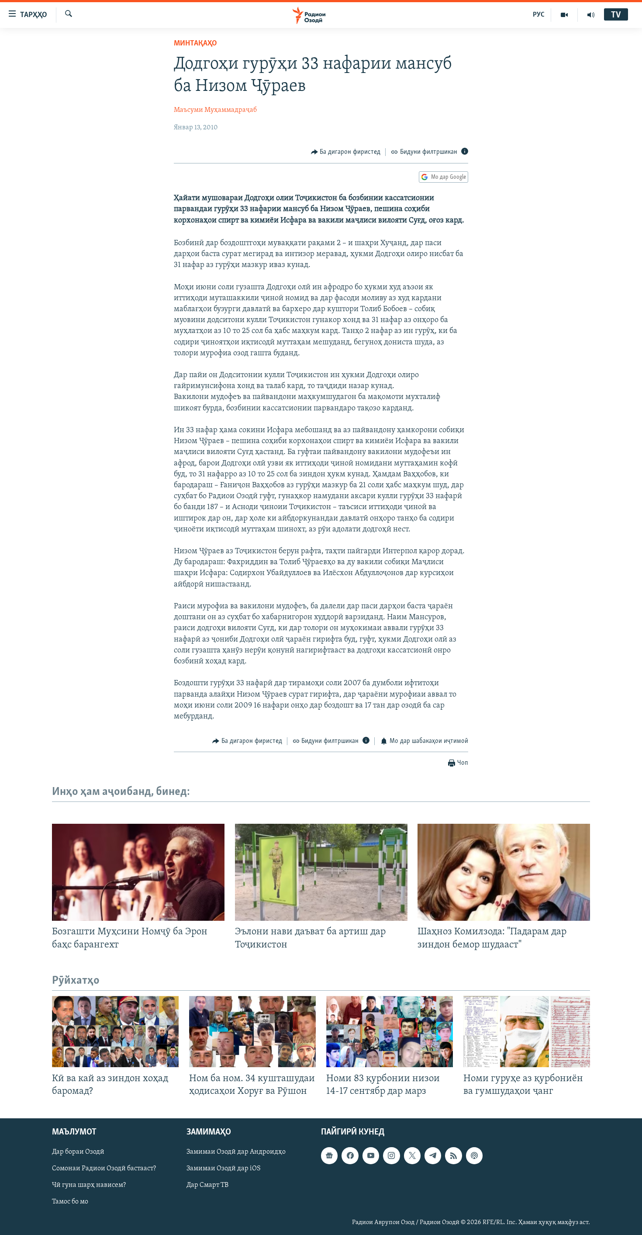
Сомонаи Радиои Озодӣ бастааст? (104, 1168)
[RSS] (453, 1155)
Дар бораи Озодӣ (78, 1151)
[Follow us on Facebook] (350, 1155)
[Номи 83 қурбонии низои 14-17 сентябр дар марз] (389, 1031)
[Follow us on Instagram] (391, 1155)
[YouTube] (564, 14)
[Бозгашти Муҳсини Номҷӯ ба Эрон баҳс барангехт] (138, 872)
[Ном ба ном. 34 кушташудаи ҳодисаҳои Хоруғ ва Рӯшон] (252, 1031)
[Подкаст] (474, 1155)
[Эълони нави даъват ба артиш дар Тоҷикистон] (321, 872)
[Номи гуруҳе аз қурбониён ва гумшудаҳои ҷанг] (526, 1031)
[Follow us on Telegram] (433, 1155)
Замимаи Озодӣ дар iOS (223, 1168)
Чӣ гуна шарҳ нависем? (89, 1185)
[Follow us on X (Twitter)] (412, 1155)
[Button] (346, 152)
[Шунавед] (591, 14)
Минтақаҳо (195, 44)
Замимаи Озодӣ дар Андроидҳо (236, 1151)
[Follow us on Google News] (329, 1155)
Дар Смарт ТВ (207, 1185)
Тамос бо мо (70, 1201)
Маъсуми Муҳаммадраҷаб (215, 110)
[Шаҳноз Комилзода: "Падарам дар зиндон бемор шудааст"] (504, 872)
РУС (539, 14)
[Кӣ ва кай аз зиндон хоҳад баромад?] (115, 1031)
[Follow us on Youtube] (370, 1155)
